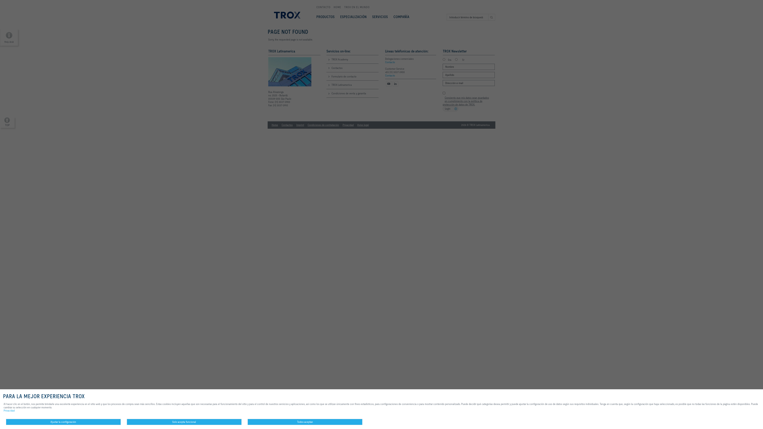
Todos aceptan (305, 421)
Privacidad (9, 410)
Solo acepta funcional (184, 421)
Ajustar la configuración (63, 421)
